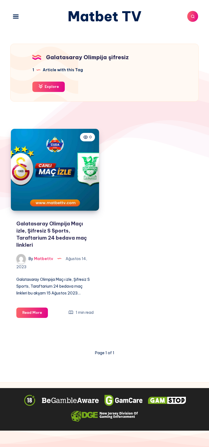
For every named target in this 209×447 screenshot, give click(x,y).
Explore (51, 86)
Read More (35, 314)
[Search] (192, 16)
